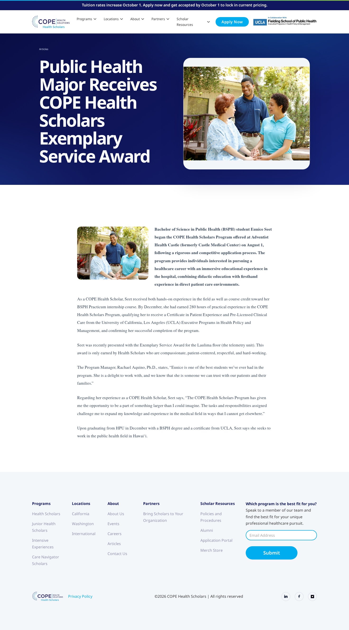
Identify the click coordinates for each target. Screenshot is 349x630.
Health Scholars (46, 513)
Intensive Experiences (43, 544)
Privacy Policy (80, 596)
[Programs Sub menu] (95, 19)
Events (113, 523)
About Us (116, 513)
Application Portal (216, 540)
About (135, 19)
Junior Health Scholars (44, 527)
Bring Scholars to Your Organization (163, 517)
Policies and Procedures (211, 517)
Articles (43, 49)
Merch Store (211, 550)
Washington (83, 523)
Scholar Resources (185, 22)
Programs (84, 19)
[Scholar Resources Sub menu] (208, 21)
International (83, 533)
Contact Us (117, 553)
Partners (158, 19)
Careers (115, 533)
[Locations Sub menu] (121, 19)
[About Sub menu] (142, 19)
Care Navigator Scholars (45, 560)
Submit (271, 553)
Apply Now (232, 21)
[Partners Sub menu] (168, 19)
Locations (111, 19)
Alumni (206, 530)
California (80, 513)
